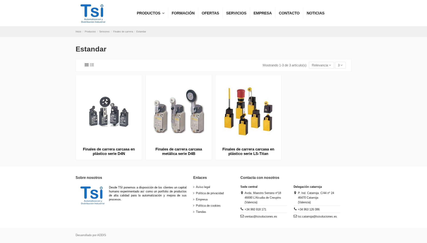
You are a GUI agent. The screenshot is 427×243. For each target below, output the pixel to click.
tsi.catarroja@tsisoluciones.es (317, 216)
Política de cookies (208, 205)
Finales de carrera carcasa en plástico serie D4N (109, 151)
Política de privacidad (210, 193)
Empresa (201, 199)
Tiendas (201, 211)
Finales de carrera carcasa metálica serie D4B (178, 151)
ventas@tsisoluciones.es (261, 216)
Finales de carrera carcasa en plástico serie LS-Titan (248, 151)
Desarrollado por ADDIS (91, 235)
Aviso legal (203, 187)
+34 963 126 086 (309, 209)
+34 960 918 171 (255, 209)
